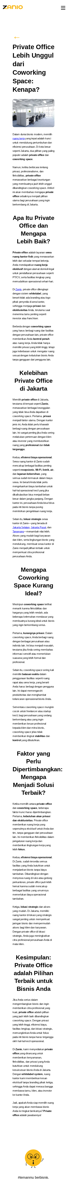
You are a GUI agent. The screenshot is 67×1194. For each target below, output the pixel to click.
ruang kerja (19, 138)
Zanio (18, 289)
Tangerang (18, 531)
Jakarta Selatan (21, 527)
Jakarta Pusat (38, 527)
